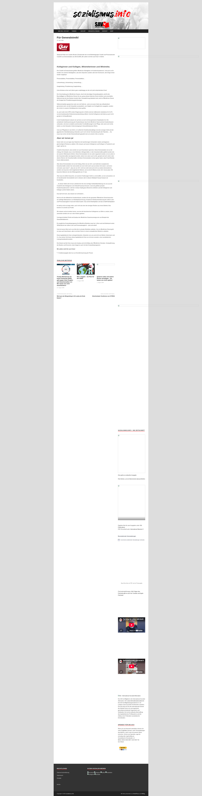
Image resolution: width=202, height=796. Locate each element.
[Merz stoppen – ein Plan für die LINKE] (86, 269)
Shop (111, 31)
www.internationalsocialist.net (135, 700)
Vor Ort (83, 31)
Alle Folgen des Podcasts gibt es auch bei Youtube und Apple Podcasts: (130, 593)
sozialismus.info (70, 793)
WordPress (136, 793)
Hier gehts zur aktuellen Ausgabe (127, 475)
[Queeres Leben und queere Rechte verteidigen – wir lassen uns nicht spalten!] (106, 269)
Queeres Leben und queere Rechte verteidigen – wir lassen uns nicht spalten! (105, 278)
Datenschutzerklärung (63, 772)
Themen (74, 31)
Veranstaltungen (93, 31)
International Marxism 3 (136, 529)
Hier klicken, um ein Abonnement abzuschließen (131, 479)
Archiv (58, 784)
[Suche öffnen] (144, 31)
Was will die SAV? (63, 31)
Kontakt (104, 31)
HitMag (143, 793)
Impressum (60, 775)
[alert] (131, 540)
